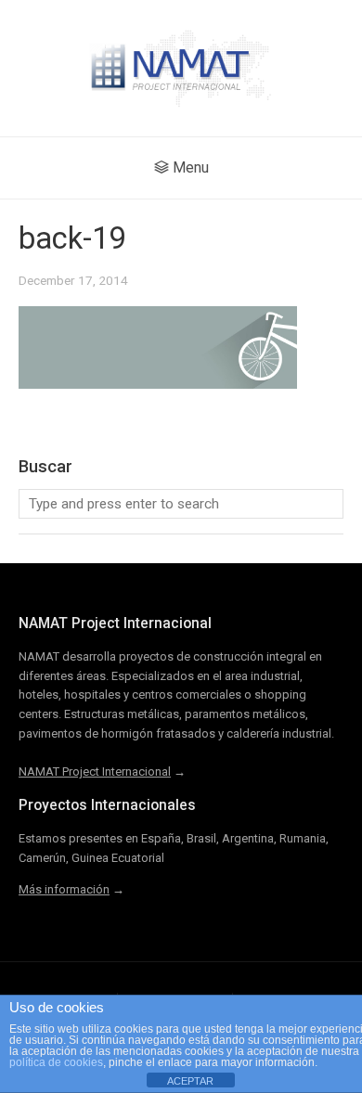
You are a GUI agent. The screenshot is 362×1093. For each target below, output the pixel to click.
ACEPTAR (190, 1081)
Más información (64, 889)
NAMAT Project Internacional (95, 771)
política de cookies (56, 1062)
